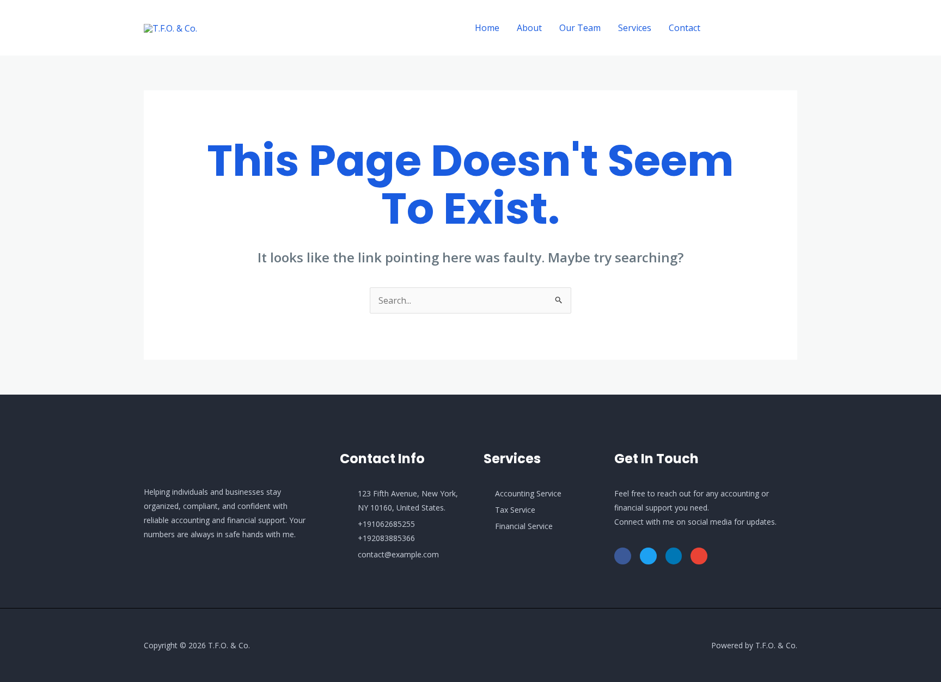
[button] (758, 28)
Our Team (580, 28)
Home (487, 28)
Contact (684, 28)
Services (634, 28)
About (529, 28)
